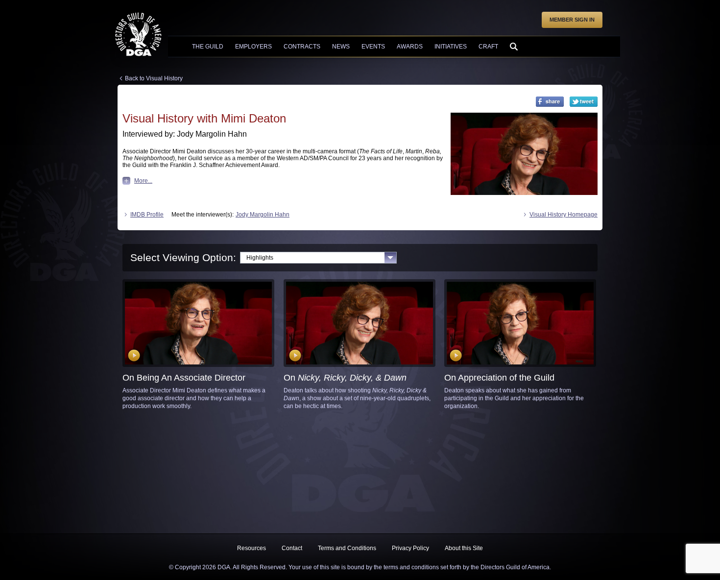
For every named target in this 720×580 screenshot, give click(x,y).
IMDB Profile (147, 214)
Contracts (302, 46)
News (341, 46)
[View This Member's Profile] (524, 154)
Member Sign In (572, 20)
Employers (253, 46)
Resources (251, 548)
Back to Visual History (154, 78)
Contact (292, 548)
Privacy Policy (410, 548)
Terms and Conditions (347, 548)
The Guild (207, 46)
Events (373, 46)
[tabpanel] (360, 344)
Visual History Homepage (563, 214)
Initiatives (450, 46)
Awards (410, 46)
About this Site (464, 548)
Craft (488, 46)
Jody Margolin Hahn (262, 214)
